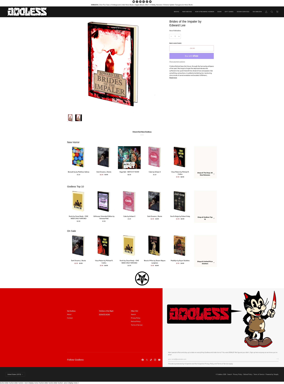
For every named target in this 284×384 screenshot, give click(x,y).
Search (133, 314)
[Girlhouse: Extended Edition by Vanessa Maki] (104, 202)
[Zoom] (114, 66)
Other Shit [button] (134, 311)
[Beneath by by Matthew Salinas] (78, 157)
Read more (173, 77)
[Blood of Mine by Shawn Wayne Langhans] (154, 246)
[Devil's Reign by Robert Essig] (180, 202)
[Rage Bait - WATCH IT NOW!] (129, 157)
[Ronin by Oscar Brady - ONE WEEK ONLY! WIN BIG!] (78, 202)
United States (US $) (14, 374)
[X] (147, 360)
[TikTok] (147, 1)
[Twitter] (150, 1)
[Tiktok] (151, 360)
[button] (176, 11)
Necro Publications (175, 30)
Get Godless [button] (71, 311)
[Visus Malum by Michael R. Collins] (180, 157)
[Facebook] (137, 1)
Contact (70, 318)
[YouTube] (133, 1)
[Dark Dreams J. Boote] (104, 157)
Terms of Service (223, 364)
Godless (220, 374)
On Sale (71, 231)
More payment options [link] (177, 62)
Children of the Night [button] (106, 311)
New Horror (73, 142)
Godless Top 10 (75, 186)
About (69, 314)
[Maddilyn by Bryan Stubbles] (180, 246)
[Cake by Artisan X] (154, 157)
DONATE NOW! (104, 314)
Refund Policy (135, 321)
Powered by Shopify (272, 374)
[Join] (276, 359)
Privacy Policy (209, 364)
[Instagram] (140, 1)
